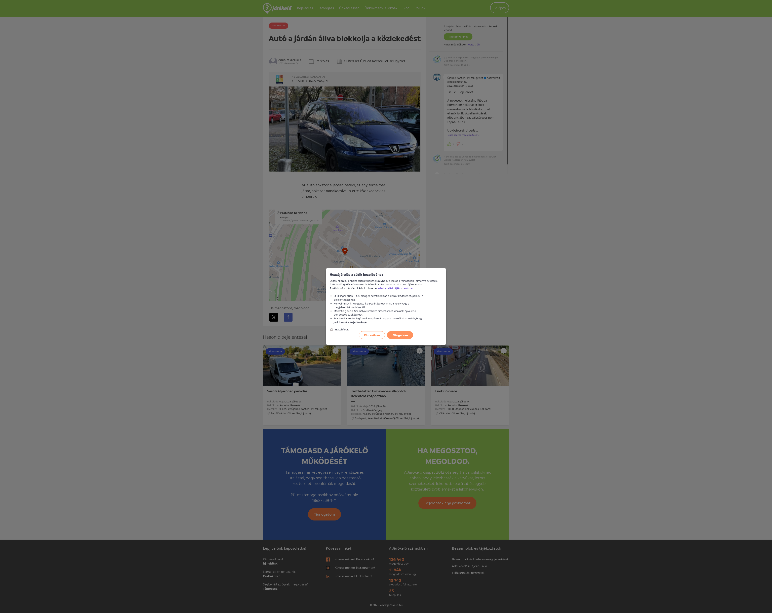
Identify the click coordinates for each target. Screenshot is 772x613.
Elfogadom (400, 335)
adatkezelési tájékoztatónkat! (396, 288)
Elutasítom (372, 335)
